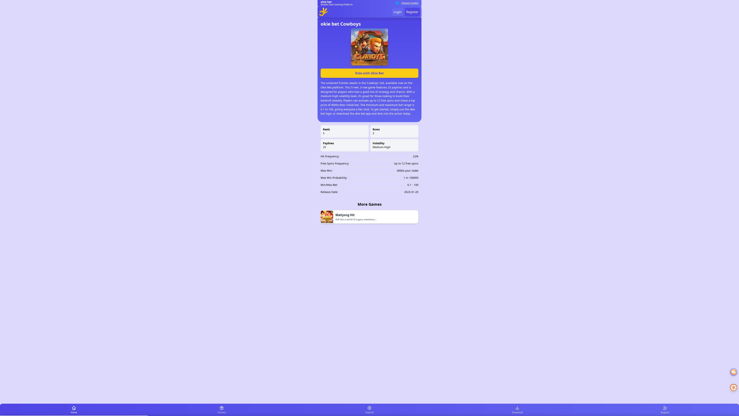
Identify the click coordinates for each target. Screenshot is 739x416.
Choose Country (409, 3)
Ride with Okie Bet (369, 73)
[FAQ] (733, 372)
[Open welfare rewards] (733, 387)
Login (398, 12)
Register (412, 12)
